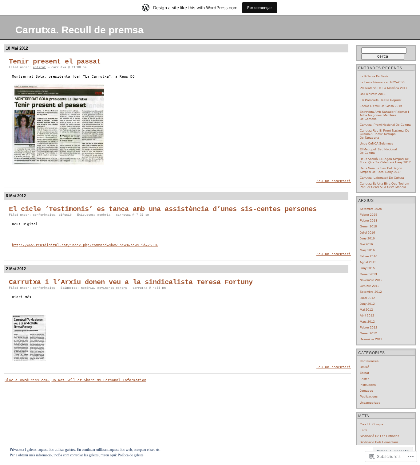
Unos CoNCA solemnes (376, 143)
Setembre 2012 (371, 291)
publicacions (369, 396)
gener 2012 (368, 333)
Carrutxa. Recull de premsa (79, 29)
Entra (363, 430)
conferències (44, 215)
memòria (103, 215)
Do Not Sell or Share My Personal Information (99, 380)
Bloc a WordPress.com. (27, 380)
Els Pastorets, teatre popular (380, 100)
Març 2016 (367, 250)
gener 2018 (368, 226)
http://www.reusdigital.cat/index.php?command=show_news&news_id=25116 (85, 245)
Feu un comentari (333, 181)
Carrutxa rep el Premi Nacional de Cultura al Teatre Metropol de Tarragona (384, 134)
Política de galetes (131, 455)
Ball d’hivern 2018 (373, 94)
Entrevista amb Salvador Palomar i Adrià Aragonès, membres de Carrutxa (384, 115)
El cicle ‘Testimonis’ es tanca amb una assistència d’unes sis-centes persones (163, 209)
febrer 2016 (368, 256)
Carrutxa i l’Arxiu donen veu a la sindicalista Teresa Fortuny (131, 282)
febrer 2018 (368, 220)
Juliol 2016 (367, 232)
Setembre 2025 (371, 208)
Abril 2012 (367, 315)
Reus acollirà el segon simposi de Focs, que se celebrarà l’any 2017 (385, 160)
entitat (39, 67)
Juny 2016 (367, 238)
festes (364, 379)
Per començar (259, 7)
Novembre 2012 (371, 280)
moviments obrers (112, 288)
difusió (65, 215)
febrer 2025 (368, 214)
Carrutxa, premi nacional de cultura (385, 124)
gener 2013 (368, 274)
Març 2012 (367, 321)
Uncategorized (370, 402)
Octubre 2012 (369, 286)
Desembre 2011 (371, 339)
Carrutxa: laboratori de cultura (382, 177)
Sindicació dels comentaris (379, 442)
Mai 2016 (366, 244)
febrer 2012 (368, 327)
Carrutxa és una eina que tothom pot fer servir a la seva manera (384, 185)
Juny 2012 (367, 303)
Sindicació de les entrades (379, 436)
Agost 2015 (368, 262)
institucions (368, 384)
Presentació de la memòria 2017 (383, 88)
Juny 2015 (367, 268)
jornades (366, 390)
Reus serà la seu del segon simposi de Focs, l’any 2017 (381, 169)
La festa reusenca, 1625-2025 (382, 82)
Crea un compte (371, 424)
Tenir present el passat (55, 62)
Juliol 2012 (367, 298)
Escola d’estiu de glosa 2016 (381, 106)
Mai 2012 (366, 309)
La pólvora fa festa (374, 76)
